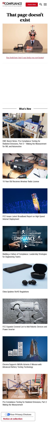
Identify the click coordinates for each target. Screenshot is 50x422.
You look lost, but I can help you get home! (25, 57)
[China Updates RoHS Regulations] (25, 276)
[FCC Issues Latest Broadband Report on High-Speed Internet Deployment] (25, 201)
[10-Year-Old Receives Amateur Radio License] (25, 166)
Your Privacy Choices (20, 414)
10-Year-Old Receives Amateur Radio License (21, 181)
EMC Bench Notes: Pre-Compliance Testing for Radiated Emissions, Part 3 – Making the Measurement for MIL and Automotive (24, 144)
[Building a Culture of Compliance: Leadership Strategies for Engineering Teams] (25, 238)
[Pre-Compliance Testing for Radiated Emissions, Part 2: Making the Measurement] (25, 386)
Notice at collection (12, 419)
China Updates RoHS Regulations (16, 291)
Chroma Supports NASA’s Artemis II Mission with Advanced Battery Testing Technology (22, 365)
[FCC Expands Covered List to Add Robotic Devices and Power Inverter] (25, 311)
